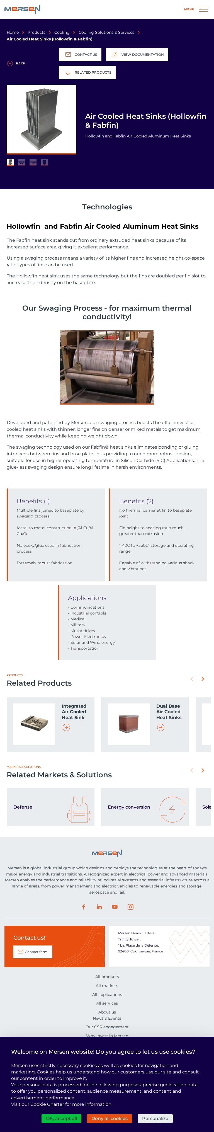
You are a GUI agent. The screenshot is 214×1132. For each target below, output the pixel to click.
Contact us (86, 54)
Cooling (62, 32)
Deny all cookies (109, 1118)
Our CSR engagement (107, 1026)
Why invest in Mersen (107, 1035)
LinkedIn (99, 907)
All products (107, 976)
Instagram (130, 907)
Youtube (114, 907)
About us (107, 1012)
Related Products (93, 72)
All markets (107, 985)
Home (13, 32)
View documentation (142, 54)
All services (107, 1003)
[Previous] (191, 678)
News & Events (107, 1018)
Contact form (36, 952)
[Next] (202, 678)
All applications (107, 994)
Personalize (155, 1118)
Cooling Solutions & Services (106, 32)
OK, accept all (61, 1118)
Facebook (83, 907)
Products (36, 32)
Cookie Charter (47, 1104)
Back (20, 63)
